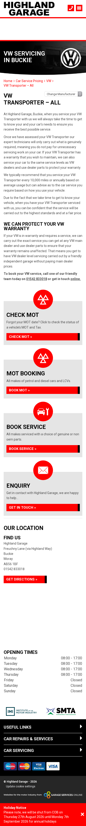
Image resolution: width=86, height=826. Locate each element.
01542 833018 (36, 279)
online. (75, 279)
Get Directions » (21, 579)
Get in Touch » (22, 507)
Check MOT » (20, 337)
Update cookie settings (20, 786)
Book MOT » (19, 390)
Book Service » (22, 449)
